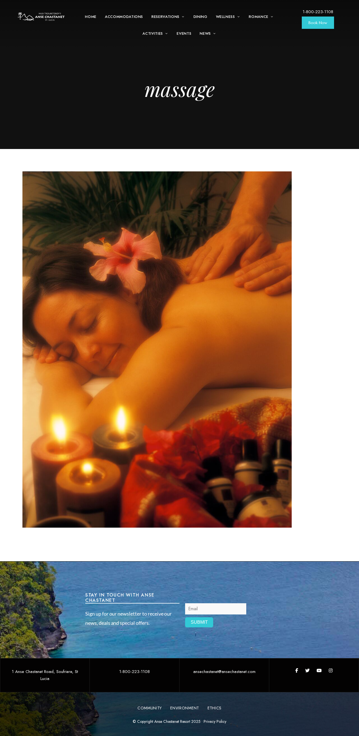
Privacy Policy (215, 721)
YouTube (319, 670)
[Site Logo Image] (41, 17)
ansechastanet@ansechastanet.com (224, 672)
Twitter (307, 670)
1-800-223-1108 (318, 12)
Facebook (296, 670)
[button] (318, 23)
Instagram (331, 670)
